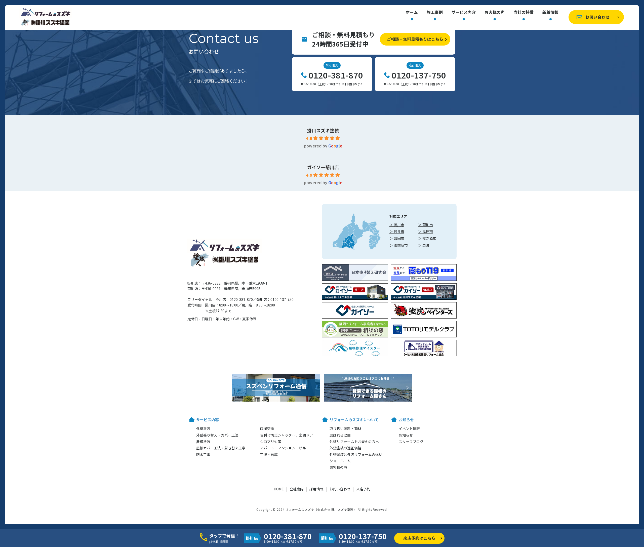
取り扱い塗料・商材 (345, 428)
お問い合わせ (597, 17)
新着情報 (550, 12)
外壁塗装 (203, 428)
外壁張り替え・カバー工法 (217, 435)
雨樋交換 (267, 428)
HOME (279, 488)
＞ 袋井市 (396, 231)
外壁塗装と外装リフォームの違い (356, 454)
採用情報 (316, 488)
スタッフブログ (411, 441)
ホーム (412, 12)
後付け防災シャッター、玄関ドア (286, 435)
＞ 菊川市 (425, 224)
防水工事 (203, 454)
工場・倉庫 (269, 454)
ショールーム (340, 460)
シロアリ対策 (270, 441)
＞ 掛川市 (396, 224)
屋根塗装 (203, 441)
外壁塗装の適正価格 (345, 447)
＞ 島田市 (425, 231)
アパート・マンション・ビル (283, 447)
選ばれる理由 (340, 435)
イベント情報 (409, 428)
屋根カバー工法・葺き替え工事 (221, 447)
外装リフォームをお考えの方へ (354, 441)
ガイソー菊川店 (323, 167)
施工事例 (435, 12)
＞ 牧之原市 (427, 238)
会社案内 (297, 488)
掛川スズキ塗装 (323, 130)
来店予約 (363, 488)
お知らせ (406, 435)
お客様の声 (495, 12)
